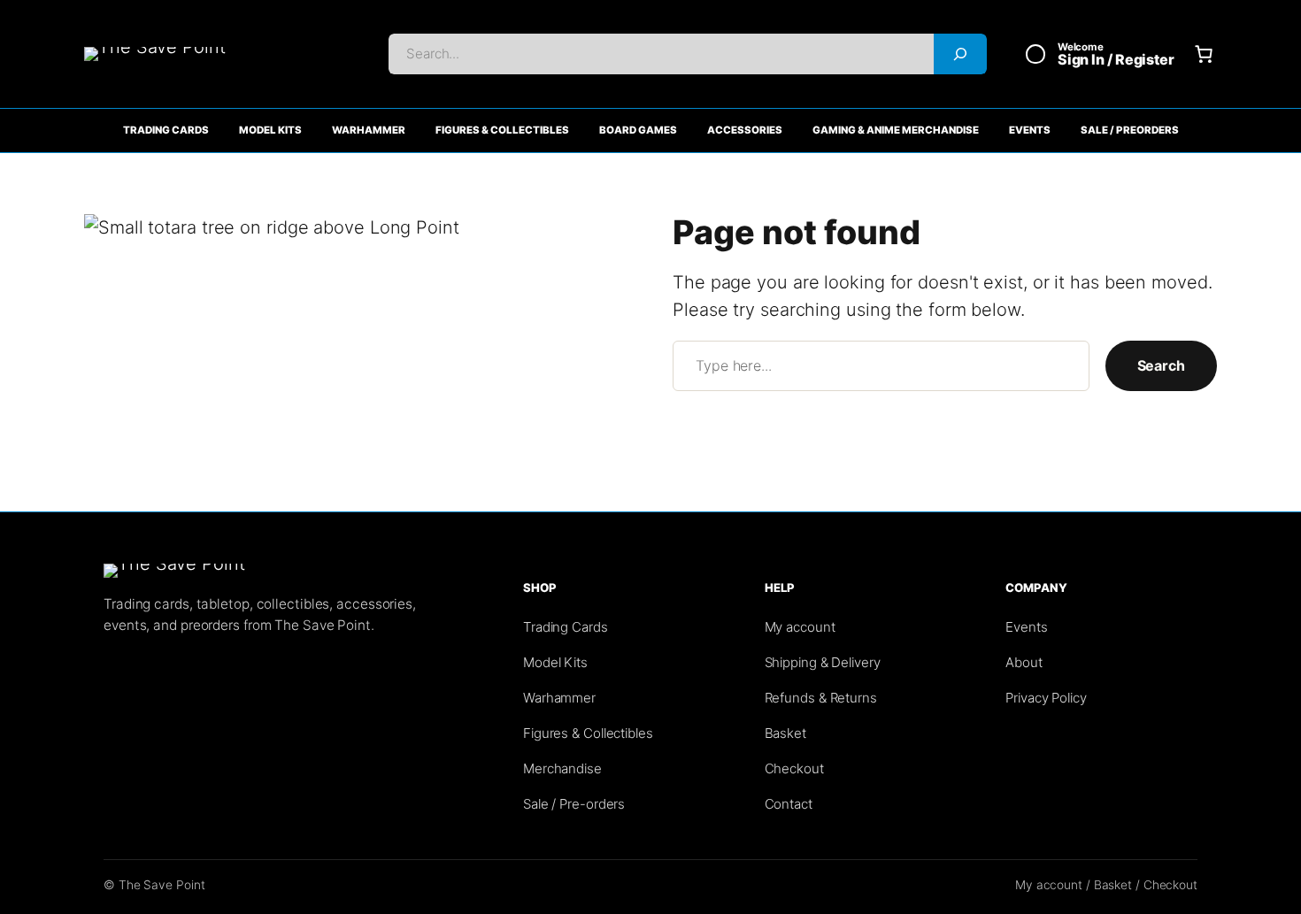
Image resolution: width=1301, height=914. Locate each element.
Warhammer (368, 130)
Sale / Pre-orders (574, 803)
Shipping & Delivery (823, 662)
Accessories (744, 130)
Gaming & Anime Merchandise (895, 130)
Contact (788, 803)
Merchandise (562, 768)
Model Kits (270, 130)
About (1024, 662)
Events (1030, 130)
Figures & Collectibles (502, 130)
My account (800, 626)
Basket (785, 733)
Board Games (638, 130)
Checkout (794, 768)
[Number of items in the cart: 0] (1203, 54)
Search (1161, 365)
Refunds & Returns (821, 697)
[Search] (960, 54)
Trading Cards (166, 130)
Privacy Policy (1046, 697)
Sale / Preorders (1130, 130)
